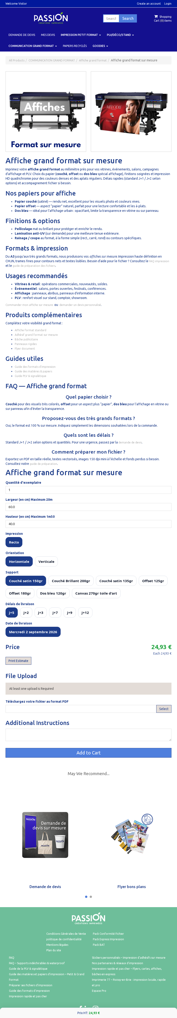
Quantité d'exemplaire (23, 482)
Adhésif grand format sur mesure (36, 334)
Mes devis (48, 34)
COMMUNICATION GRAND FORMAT (32, 45)
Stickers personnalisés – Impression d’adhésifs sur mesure (128, 957)
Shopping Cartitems (162, 18)
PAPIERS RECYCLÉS (75, 45)
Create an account (149, 3)
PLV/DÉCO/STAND (119, 34)
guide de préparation (43, 463)
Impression (14, 533)
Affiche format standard (30, 330)
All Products (16, 60)
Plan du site (53, 950)
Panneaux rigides (26, 343)
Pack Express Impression (108, 939)
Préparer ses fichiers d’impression (30, 985)
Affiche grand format (93, 60)
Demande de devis (22, 34)
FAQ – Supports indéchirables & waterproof (37, 963)
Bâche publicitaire (26, 339)
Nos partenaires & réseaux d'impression (117, 963)
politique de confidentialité (64, 939)
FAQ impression (159, 261)
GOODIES (99, 45)
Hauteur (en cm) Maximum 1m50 (30, 516)
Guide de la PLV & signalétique (28, 968)
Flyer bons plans (132, 887)
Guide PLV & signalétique (30, 375)
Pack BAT (99, 944)
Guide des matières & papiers (33, 371)
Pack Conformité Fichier (108, 933)
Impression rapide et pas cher (28, 996)
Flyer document (25, 348)
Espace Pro (99, 990)
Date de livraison (19, 623)
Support (12, 572)
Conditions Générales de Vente (66, 933)
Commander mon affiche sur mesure (29, 304)
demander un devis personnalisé (80, 304)
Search (128, 18)
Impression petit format (80, 34)
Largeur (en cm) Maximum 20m (29, 499)
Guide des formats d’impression (35, 366)
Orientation (15, 553)
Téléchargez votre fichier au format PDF (37, 701)
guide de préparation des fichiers (34, 265)
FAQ (11, 957)
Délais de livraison (20, 604)
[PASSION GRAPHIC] (51, 17)
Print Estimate (18, 661)
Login (167, 3)
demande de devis (130, 442)
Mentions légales (57, 944)
